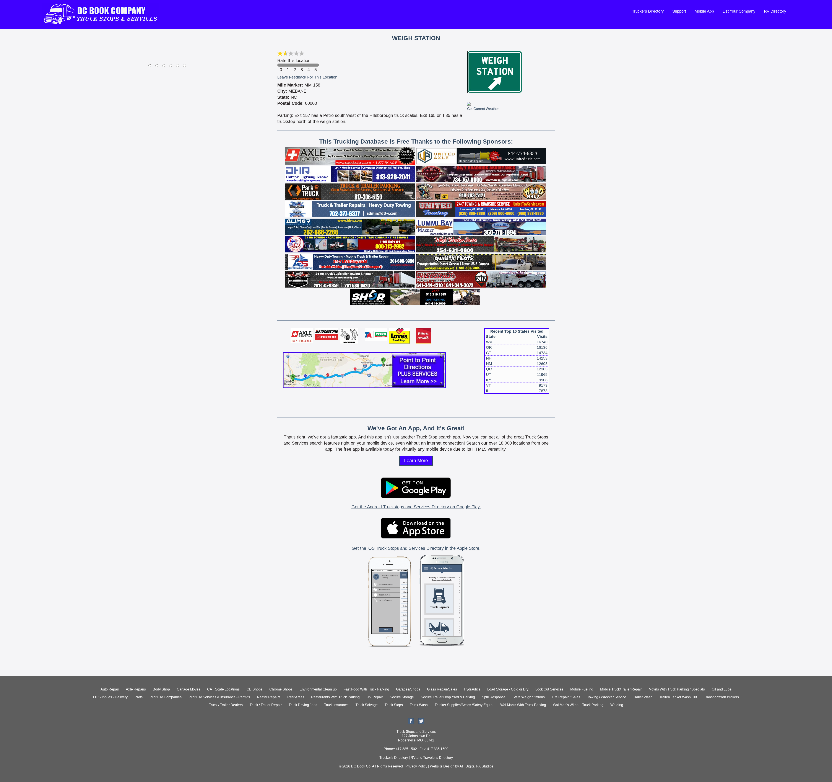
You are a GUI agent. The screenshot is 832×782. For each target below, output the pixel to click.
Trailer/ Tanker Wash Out (678, 697)
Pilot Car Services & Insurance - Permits (219, 697)
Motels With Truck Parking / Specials (677, 689)
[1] (287, 65)
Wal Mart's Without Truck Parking (578, 705)
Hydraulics (472, 689)
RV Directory (775, 11)
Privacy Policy (416, 766)
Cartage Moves (188, 689)
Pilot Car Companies (166, 697)
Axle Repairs (136, 689)
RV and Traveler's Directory (432, 757)
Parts (139, 697)
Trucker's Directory (393, 757)
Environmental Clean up (318, 689)
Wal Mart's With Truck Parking (523, 705)
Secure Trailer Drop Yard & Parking (448, 697)
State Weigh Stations (528, 697)
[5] (315, 65)
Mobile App (704, 11)
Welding (616, 705)
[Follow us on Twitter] (421, 723)
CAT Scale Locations (223, 689)
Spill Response (493, 697)
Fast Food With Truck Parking (366, 689)
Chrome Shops (280, 689)
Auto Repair (110, 689)
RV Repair (375, 697)
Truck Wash (419, 705)
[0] (280, 65)
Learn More (416, 460)
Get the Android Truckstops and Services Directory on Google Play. (416, 506)
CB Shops (254, 689)
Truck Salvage (367, 705)
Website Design (442, 766)
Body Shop (161, 689)
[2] (294, 65)
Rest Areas (295, 697)
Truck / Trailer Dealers (226, 705)
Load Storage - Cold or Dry (507, 689)
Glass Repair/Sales (442, 689)
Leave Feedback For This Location (307, 77)
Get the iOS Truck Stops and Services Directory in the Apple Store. (416, 548)
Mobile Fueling (581, 689)
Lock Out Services (549, 689)
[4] (308, 65)
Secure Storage (402, 697)
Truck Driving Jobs (303, 705)
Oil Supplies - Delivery (110, 697)
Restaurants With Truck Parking (335, 697)
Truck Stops (394, 705)
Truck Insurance (336, 705)
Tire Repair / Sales (566, 697)
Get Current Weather (483, 109)
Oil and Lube (721, 689)
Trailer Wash (642, 697)
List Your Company (739, 11)
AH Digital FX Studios (476, 766)
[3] (301, 65)
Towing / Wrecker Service (606, 697)
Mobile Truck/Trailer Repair (621, 689)
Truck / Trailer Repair (266, 705)
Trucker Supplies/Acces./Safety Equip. (464, 705)
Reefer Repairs (268, 697)
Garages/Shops (408, 689)
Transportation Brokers (721, 697)
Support (679, 11)
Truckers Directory (648, 11)
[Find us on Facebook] (411, 723)
